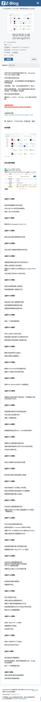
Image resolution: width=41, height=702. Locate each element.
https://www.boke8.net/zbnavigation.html (18, 115)
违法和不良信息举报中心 (20, 698)
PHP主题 (15, 8)
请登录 (8, 59)
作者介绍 (12, 65)
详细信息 (5, 65)
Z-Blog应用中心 (7, 8)
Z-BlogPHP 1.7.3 (15, 694)
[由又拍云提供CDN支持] (35, 689)
